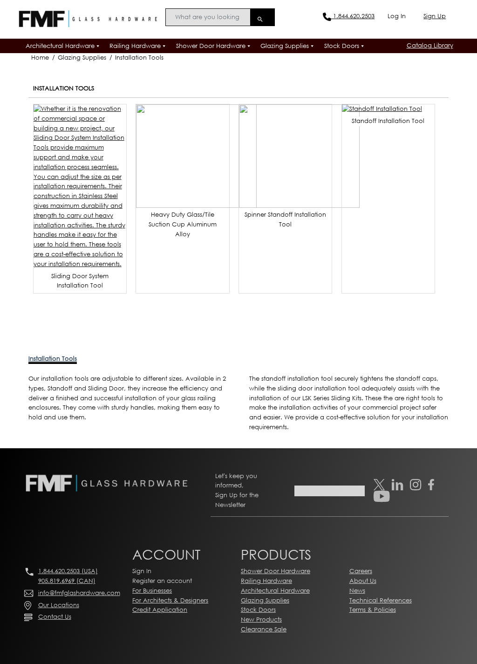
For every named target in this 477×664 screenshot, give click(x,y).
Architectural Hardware (60, 46)
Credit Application (159, 610)
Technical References (380, 600)
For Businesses (152, 591)
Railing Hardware (135, 46)
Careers (360, 571)
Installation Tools (139, 58)
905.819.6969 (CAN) (66, 581)
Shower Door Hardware (210, 46)
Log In (397, 16)
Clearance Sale (263, 629)
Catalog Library (430, 45)
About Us (362, 581)
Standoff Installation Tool (388, 121)
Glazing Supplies (284, 46)
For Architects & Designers (170, 600)
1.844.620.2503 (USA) (68, 571)
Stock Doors (341, 46)
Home (40, 58)
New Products (261, 619)
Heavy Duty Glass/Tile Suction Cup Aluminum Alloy (183, 224)
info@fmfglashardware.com (79, 593)
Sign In (141, 571)
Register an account (162, 581)
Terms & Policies (372, 610)
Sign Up (434, 16)
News (357, 591)
